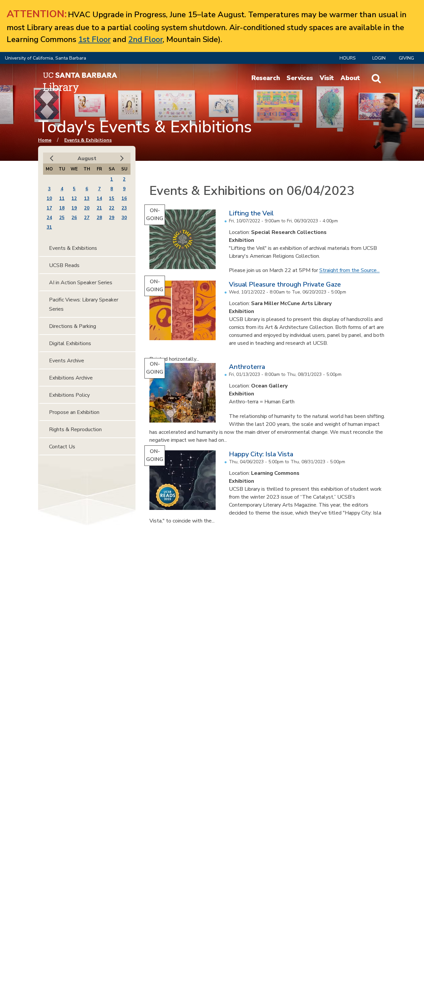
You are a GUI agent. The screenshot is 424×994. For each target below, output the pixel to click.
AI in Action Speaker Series (80, 282)
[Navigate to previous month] (51, 158)
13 (86, 199)
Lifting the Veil (251, 213)
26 (74, 218)
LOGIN (379, 58)
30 (124, 218)
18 (62, 208)
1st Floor (94, 39)
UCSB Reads (64, 265)
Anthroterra (247, 366)
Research (265, 78)
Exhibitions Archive (71, 378)
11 (62, 199)
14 (99, 199)
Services (300, 78)
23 (124, 208)
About (350, 78)
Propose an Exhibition (74, 412)
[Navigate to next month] (122, 158)
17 (49, 208)
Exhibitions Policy (69, 395)
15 (111, 199)
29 (111, 218)
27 (86, 218)
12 (74, 199)
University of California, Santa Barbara (45, 58)
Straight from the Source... (349, 270)
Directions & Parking (72, 326)
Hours (348, 58)
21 (99, 208)
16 (124, 199)
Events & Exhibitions (88, 140)
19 (74, 208)
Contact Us (62, 446)
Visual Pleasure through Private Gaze (285, 284)
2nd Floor (145, 39)
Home (44, 140)
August (87, 158)
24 (49, 218)
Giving (406, 58)
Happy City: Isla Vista (261, 454)
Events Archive (66, 360)
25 (62, 218)
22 (111, 208)
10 (49, 199)
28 (99, 218)
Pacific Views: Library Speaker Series (83, 304)
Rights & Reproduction (75, 429)
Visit (327, 78)
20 (86, 208)
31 (49, 227)
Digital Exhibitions (70, 343)
